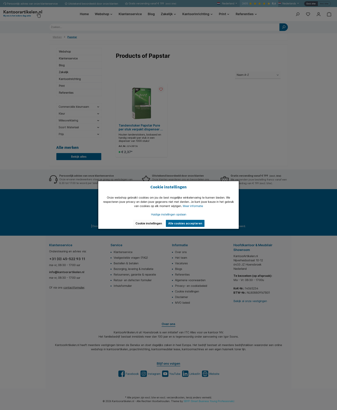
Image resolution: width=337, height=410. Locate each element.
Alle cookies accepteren (185, 223)
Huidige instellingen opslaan (168, 214)
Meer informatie (193, 206)
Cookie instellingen (149, 223)
